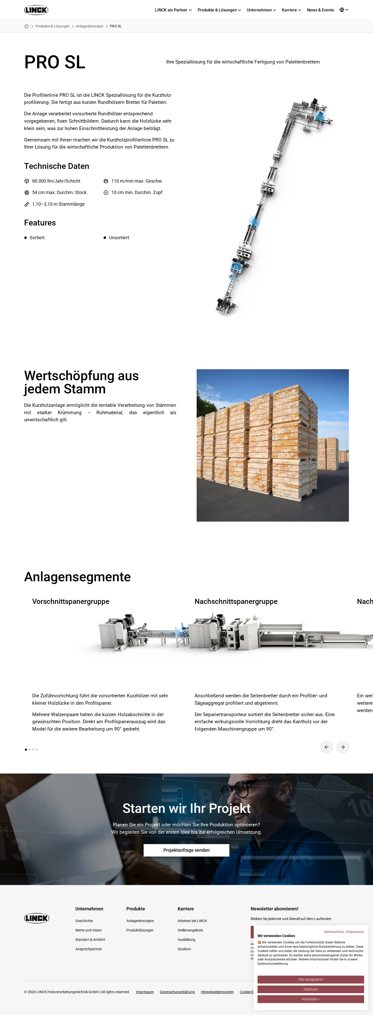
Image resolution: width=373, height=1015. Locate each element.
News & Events (320, 10)
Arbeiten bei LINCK (192, 921)
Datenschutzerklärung (177, 992)
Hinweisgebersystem (217, 992)
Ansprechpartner (88, 949)
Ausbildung (186, 940)
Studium (184, 949)
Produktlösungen (140, 930)
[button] (176, 10)
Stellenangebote (190, 930)
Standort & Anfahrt (90, 940)
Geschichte (84, 921)
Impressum (145, 992)
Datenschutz (334, 932)
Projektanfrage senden (186, 850)
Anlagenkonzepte (140, 921)
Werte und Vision (88, 930)
